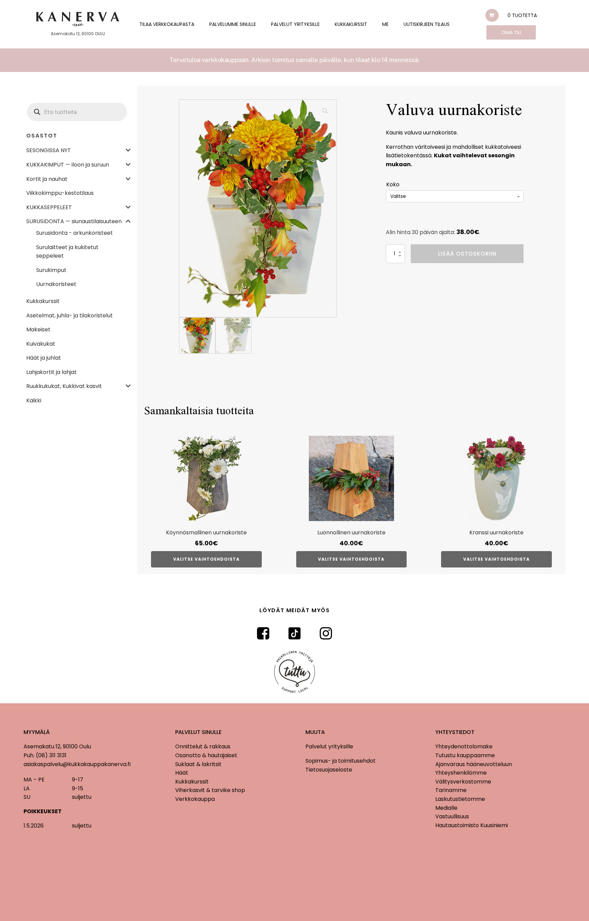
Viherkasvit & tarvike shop (210, 790)
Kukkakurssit (351, 24)
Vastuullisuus (452, 816)
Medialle (446, 808)
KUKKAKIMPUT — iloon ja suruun (67, 165)
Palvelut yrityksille (295, 24)
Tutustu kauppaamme (465, 755)
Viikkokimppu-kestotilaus (60, 193)
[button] (325, 111)
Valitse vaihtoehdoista (206, 559)
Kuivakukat (40, 344)
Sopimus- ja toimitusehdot (340, 761)
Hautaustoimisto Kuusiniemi (471, 825)
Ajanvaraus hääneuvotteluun (473, 764)
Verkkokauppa (195, 799)
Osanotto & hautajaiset (206, 755)
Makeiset (38, 329)
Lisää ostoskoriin (467, 254)
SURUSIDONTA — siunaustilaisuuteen (74, 221)
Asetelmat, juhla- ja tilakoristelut (69, 315)
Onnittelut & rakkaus (202, 746)
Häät (181, 773)
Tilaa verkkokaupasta (166, 24)
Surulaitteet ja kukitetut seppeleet (67, 251)
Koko (392, 184)
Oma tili (511, 32)
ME (385, 24)
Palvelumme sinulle (232, 24)
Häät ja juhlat (43, 358)
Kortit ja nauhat (46, 179)
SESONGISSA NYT (48, 150)
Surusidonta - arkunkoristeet (74, 233)
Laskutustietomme (460, 799)
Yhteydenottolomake (464, 746)
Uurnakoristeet (56, 284)
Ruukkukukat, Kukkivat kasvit (64, 386)
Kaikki (33, 400)
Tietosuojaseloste (328, 770)
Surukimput (51, 270)
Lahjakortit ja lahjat (51, 372)
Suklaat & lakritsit (198, 764)
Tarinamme (451, 790)
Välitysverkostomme (463, 782)
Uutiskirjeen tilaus (427, 24)
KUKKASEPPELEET (49, 207)
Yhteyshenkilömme (461, 773)
